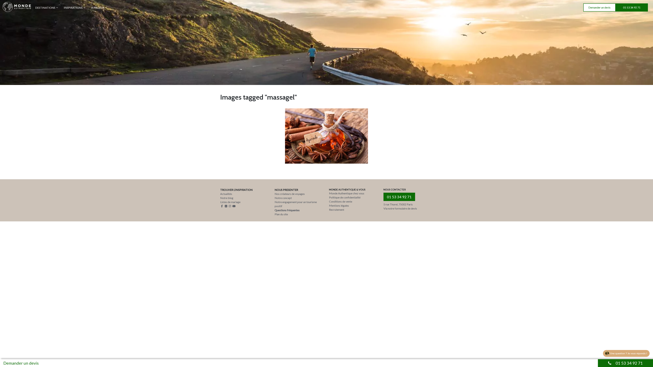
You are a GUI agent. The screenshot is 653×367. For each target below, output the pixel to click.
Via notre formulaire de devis (400, 208)
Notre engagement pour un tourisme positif (296, 204)
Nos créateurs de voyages (290, 193)
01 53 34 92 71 (631, 7)
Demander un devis (599, 7)
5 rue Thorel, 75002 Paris (398, 204)
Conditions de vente (340, 201)
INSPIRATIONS (73, 7)
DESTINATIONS (45, 7)
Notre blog (226, 197)
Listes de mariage (230, 202)
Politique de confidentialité (345, 197)
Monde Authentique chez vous (346, 193)
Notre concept (283, 197)
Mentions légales (339, 205)
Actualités (226, 193)
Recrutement (336, 209)
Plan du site (281, 214)
